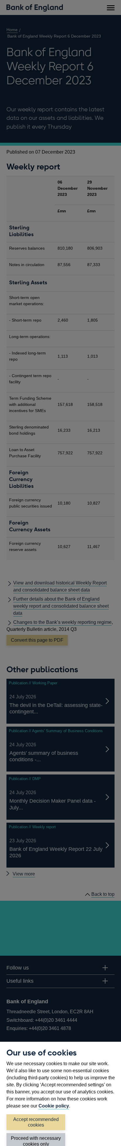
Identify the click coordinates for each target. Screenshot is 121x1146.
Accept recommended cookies (36, 1122)
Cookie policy (53, 1105)
